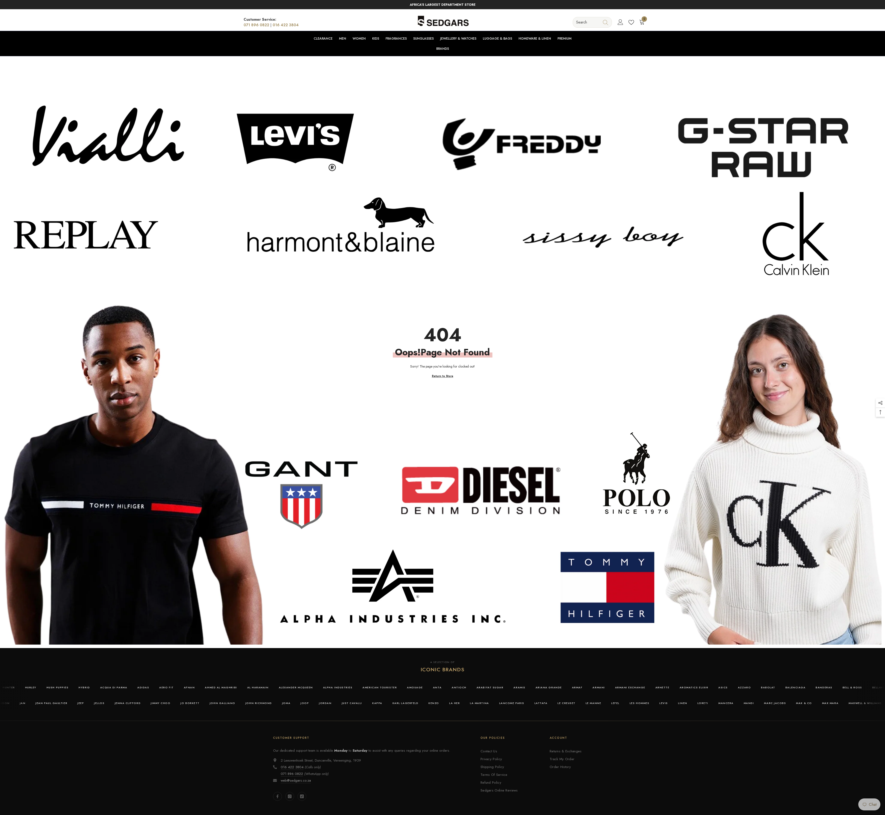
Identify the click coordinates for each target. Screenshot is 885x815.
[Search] (592, 22)
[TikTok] (302, 796)
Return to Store (442, 376)
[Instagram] (289, 796)
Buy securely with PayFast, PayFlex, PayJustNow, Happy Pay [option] (442, 4)
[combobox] (588, 22)
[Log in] (620, 22)
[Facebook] (277, 796)
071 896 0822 (256, 25)
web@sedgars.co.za (296, 780)
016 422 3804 (286, 25)
